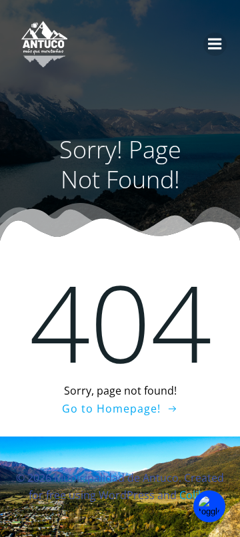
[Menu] (215, 44)
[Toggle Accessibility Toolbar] (209, 506)
